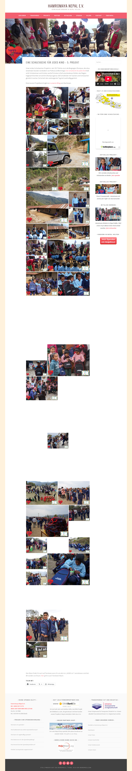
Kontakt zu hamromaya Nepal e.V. (98, 725)
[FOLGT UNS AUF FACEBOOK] (60, 763)
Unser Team (91, 735)
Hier (42, 676)
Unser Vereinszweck (94, 745)
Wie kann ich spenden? (17, 725)
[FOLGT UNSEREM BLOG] (71, 763)
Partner (57, 15)
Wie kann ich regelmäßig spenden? (21, 735)
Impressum (91, 730)
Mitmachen (68, 15)
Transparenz (34, 15)
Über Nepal (109, 15)
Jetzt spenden (116, 175)
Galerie (88, 15)
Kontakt (98, 15)
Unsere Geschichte (93, 740)
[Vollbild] (118, 84)
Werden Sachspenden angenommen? (22, 749)
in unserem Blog (55, 83)
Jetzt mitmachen (111, 228)
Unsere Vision (92, 750)
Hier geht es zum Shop (70, 734)
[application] (108, 78)
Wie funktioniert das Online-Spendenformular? (24, 730)
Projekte (46, 15)
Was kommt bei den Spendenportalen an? (23, 744)
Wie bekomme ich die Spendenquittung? (23, 740)
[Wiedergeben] (98, 84)
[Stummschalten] (115, 84)
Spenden (79, 15)
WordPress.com (85, 767)
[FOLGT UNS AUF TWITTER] (68, 763)
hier (80, 714)
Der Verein (22, 15)
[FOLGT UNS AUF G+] (64, 763)
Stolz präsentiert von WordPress (53, 767)
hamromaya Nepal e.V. (66, 5)
